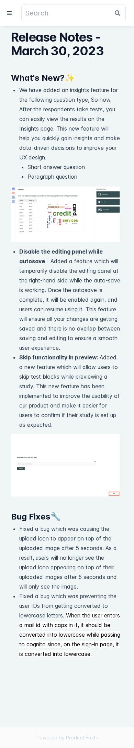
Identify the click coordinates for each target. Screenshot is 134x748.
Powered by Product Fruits (67, 737)
